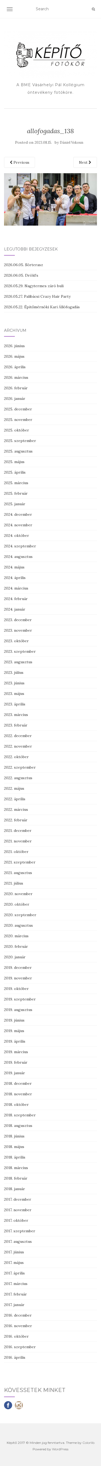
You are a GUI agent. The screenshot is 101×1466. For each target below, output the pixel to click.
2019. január (14, 1072)
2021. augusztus (18, 872)
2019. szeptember (20, 999)
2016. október (16, 1336)
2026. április (15, 366)
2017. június (14, 1252)
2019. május (14, 1030)
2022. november (18, 746)
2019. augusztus (18, 1009)
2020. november (18, 893)
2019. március (16, 1051)
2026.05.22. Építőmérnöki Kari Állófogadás (42, 306)
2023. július (13, 672)
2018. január (14, 1188)
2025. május (14, 461)
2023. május (14, 693)
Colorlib (88, 1443)
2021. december (18, 830)
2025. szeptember (20, 440)
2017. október (16, 1220)
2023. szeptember (20, 651)
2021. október (16, 851)
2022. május (14, 788)
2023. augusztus (18, 662)
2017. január (14, 1304)
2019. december (18, 967)
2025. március (16, 482)
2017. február (15, 1294)
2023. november (18, 630)
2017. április (14, 1273)
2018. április (14, 1157)
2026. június (14, 345)
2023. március (16, 714)
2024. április (15, 577)
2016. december (18, 1315)
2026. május (14, 356)
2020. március (16, 935)
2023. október (16, 640)
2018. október (16, 1104)
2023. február (15, 725)
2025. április (15, 472)
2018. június (14, 1136)
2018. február (15, 1178)
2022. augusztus (18, 777)
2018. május (14, 1146)
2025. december (18, 409)
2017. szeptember (19, 1231)
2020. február (16, 946)
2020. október (16, 904)
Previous (20, 162)
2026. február (16, 388)
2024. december (18, 514)
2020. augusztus (18, 925)
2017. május (14, 1262)
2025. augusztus (18, 451)
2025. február (16, 493)
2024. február (16, 598)
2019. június (14, 1020)
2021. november (18, 841)
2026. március (16, 377)
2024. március (16, 588)
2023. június (14, 683)
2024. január (14, 609)
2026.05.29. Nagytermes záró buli (34, 285)
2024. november (18, 525)
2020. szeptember (20, 914)
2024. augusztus (18, 556)
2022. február (15, 820)
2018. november (18, 1094)
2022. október (16, 756)
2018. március (16, 1167)
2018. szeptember (20, 1115)
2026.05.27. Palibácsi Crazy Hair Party (37, 296)
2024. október (16, 535)
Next (84, 162)
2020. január (15, 957)
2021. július (13, 883)
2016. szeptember (20, 1346)
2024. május (14, 567)
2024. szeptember (20, 546)
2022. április (14, 798)
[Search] (93, 9)
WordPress (60, 1449)
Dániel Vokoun (71, 142)
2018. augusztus (18, 1125)
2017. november (18, 1209)
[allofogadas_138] (50, 199)
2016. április (14, 1357)
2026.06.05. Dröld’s (21, 275)
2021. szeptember (20, 862)
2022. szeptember (20, 767)
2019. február (15, 1062)
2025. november (18, 419)
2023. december (18, 619)
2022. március (16, 809)
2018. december (18, 1083)
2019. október (16, 988)
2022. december (18, 735)
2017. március (15, 1283)
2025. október (16, 430)
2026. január (14, 398)
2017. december (17, 1199)
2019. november (18, 978)
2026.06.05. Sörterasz (23, 264)
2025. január (14, 503)
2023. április (14, 704)
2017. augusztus (18, 1241)
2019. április (14, 1041)
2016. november (18, 1325)
